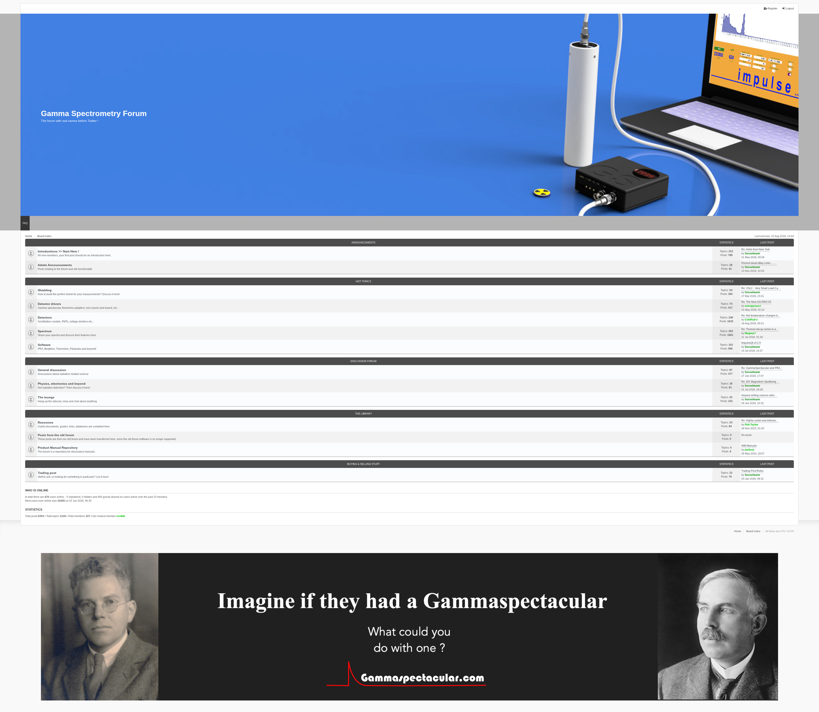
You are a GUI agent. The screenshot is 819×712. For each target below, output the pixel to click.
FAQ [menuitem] (25, 223)
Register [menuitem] (772, 8)
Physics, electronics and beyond (62, 383)
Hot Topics (363, 281)
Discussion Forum (363, 361)
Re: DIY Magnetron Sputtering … (760, 381)
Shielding (45, 290)
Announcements (363, 242)
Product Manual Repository (58, 447)
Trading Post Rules (752, 470)
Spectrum (45, 331)
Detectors (45, 317)
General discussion (52, 370)
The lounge (46, 397)
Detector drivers (49, 304)
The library (363, 413)
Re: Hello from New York (755, 249)
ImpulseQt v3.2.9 (751, 342)
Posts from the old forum (56, 435)
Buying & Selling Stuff (363, 464)
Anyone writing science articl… (759, 395)
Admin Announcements (55, 265)
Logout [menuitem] (790, 8)
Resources (45, 422)
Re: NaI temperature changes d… (760, 315)
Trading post (47, 473)
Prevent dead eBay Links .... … (759, 263)
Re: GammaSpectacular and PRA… (762, 368)
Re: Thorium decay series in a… (759, 329)
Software (44, 345)
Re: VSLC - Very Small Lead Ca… (761, 288)
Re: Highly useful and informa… (759, 420)
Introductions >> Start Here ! (58, 251)
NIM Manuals (749, 445)
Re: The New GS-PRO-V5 (756, 301)
